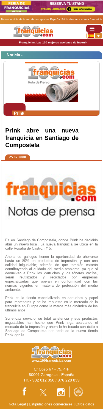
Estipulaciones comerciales (51, 404)
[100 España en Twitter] (43, 392)
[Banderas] (94, 35)
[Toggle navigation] (94, 29)
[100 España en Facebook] (25, 392)
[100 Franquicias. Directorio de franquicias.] (33, 31)
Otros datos (85, 404)
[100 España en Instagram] (60, 392)
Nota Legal (17, 404)
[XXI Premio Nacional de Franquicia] (78, 391)
